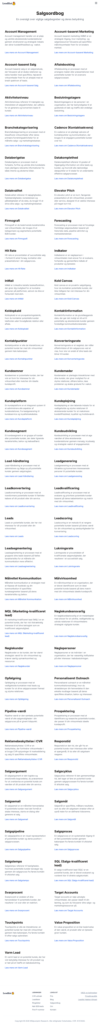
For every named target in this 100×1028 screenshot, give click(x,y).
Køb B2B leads (38, 1006)
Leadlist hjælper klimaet (87, 999)
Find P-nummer (38, 1010)
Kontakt (53, 1010)
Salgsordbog (55, 1003)
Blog (52, 999)
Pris (51, 996)
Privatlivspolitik (91, 996)
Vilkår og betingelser (89, 993)
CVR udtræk (37, 996)
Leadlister (36, 999)
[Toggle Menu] (96, 3)
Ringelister (36, 1003)
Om (51, 1006)
